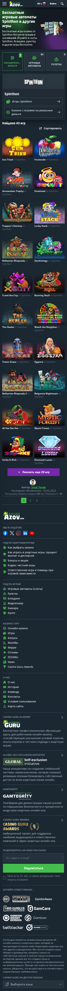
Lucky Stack (47, 225)
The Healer (14, 327)
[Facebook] (5, 533)
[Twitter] (12, 533)
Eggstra (45, 361)
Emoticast (46, 191)
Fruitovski (46, 159)
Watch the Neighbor (47, 328)
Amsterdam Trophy (14, 192)
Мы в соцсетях (12, 527)
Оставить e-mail (14, 855)
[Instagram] (18, 533)
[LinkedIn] (25, 533)
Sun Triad (13, 159)
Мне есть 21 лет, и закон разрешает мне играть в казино (33, 877)
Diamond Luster (44, 461)
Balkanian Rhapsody (15, 262)
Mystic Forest (48, 428)
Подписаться (33, 868)
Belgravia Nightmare (47, 395)
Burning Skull (48, 295)
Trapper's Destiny (13, 227)
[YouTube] (32, 533)
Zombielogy (47, 260)
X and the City (16, 295)
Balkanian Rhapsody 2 (16, 395)
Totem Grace (15, 361)
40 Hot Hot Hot (16, 428)
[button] (33, 984)
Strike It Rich (15, 459)
